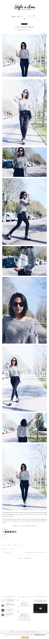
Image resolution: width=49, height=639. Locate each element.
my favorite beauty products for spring (35, 552)
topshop (14, 544)
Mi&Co (9, 544)
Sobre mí (12, 631)
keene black (7, 552)
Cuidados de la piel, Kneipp (9, 610)
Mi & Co (19, 526)
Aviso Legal (18, 631)
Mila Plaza (29, 29)
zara (19, 544)
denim (4, 544)
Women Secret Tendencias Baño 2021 (10, 605)
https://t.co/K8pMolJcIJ (24, 618)
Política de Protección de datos (31, 631)
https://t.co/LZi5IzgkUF (24, 620)
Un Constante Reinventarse (9, 614)
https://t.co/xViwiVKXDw (24, 606)
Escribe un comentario (9, 548)
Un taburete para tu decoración (10, 600)
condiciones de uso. (39, 634)
